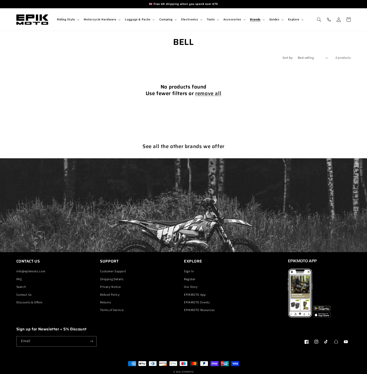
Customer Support (113, 271)
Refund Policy (110, 295)
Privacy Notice (110, 287)
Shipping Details (111, 279)
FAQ (19, 279)
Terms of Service (111, 310)
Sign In (189, 271)
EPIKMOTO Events (197, 302)
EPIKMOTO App (195, 295)
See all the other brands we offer (183, 146)
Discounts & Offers (29, 302)
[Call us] (329, 19)
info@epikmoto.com (30, 271)
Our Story (191, 287)
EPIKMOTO (188, 371)
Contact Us (24, 295)
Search (21, 287)
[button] (67, 19)
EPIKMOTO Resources (199, 310)
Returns (105, 302)
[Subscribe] (91, 341)
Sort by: (287, 58)
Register (189, 279)
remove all (208, 93)
